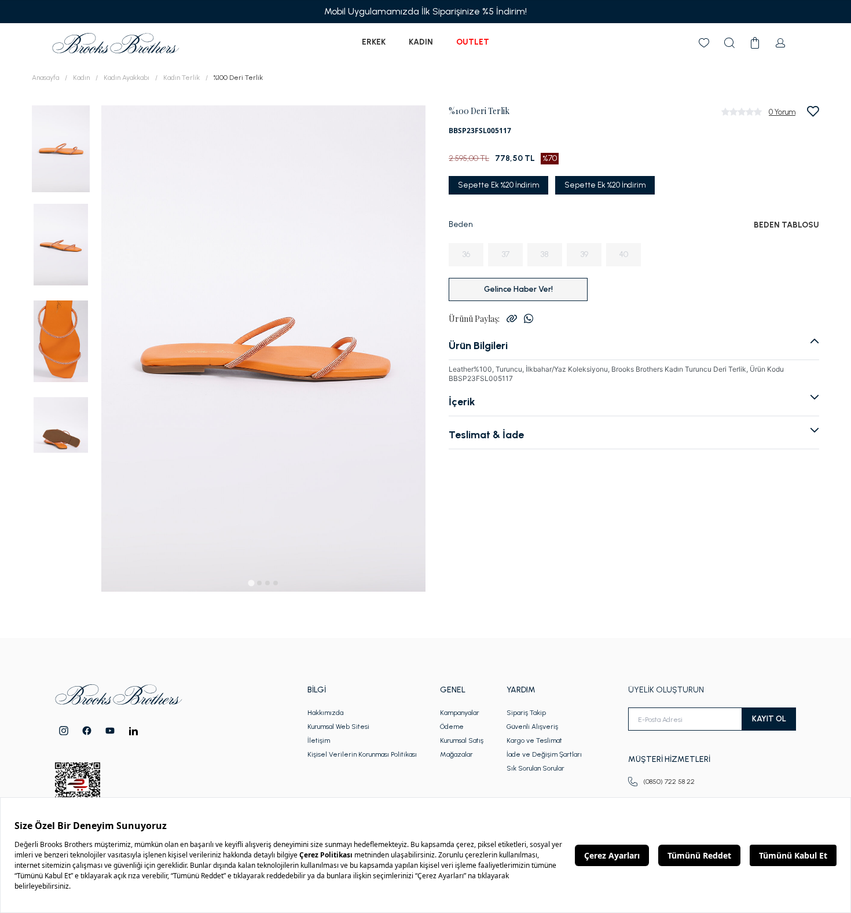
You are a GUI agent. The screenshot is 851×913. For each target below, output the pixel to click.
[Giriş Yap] (780, 42)
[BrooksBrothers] (115, 43)
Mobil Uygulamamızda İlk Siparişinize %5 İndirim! (425, 11)
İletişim (318, 740)
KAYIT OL (769, 719)
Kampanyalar (459, 713)
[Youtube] (110, 730)
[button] (61, 147)
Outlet (472, 42)
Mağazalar (456, 754)
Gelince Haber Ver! (518, 289)
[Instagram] (63, 730)
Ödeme (452, 727)
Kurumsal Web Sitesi (338, 727)
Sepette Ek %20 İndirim (498, 185)
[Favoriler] (704, 43)
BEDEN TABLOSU (786, 225)
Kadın (421, 42)
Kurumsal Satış (461, 740)
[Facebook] (87, 730)
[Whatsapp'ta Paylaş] (528, 318)
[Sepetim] (755, 43)
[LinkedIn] (133, 731)
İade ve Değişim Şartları (544, 754)
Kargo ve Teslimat (534, 740)
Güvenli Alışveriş (532, 727)
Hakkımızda (325, 713)
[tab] (251, 583)
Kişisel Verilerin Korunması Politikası (362, 754)
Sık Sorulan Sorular (535, 768)
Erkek (374, 42)
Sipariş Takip (526, 713)
